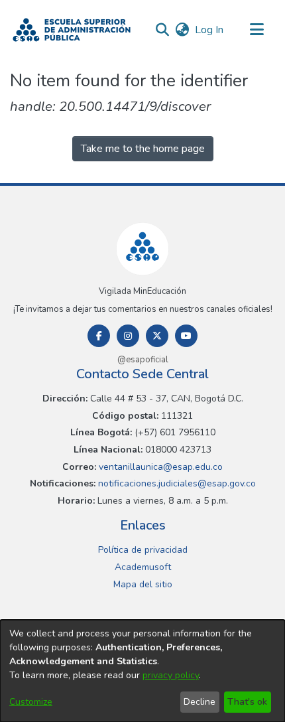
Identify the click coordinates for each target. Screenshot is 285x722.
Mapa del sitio (142, 584)
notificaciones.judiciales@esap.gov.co (175, 483)
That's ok (247, 701)
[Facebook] (98, 336)
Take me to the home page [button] (143, 148)
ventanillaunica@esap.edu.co (159, 467)
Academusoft (143, 567)
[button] (71, 29)
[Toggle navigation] (256, 29)
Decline (199, 701)
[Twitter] (157, 336)
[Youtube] (186, 336)
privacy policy (170, 675)
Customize (30, 701)
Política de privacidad (143, 549)
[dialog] (142, 671)
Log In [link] (210, 30)
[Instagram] (128, 336)
